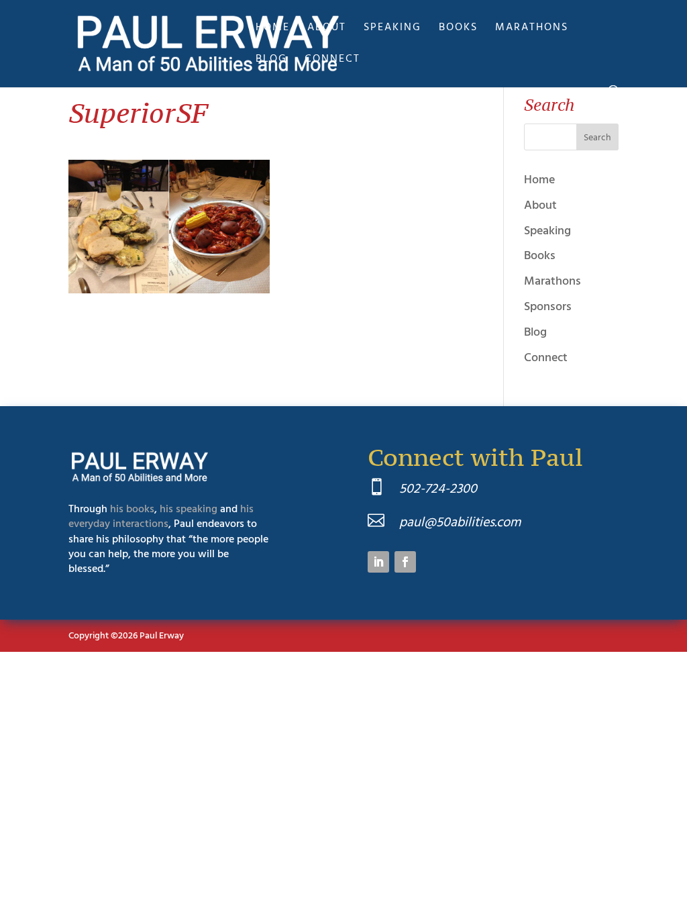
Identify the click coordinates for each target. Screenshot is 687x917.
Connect (332, 60)
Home (273, 28)
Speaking (392, 28)
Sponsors (548, 306)
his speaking (188, 508)
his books (132, 508)
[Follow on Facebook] (405, 562)
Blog (271, 60)
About (326, 28)
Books (458, 28)
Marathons (531, 28)
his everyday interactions (161, 516)
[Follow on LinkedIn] (378, 562)
